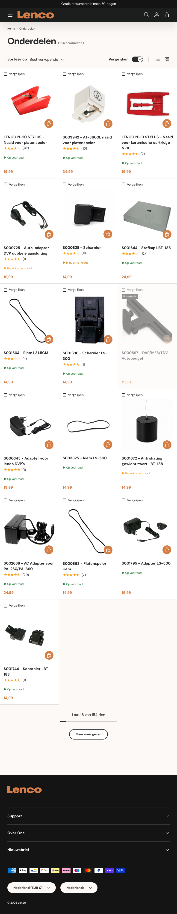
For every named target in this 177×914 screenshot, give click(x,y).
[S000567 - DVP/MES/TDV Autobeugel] (147, 320)
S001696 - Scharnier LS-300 (85, 356)
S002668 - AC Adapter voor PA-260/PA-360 (29, 566)
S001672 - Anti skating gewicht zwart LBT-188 (142, 461)
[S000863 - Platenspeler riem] (88, 530)
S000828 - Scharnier (82, 247)
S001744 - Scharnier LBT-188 (27, 671)
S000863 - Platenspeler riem (84, 566)
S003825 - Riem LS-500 (85, 458)
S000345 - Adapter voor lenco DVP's (26, 461)
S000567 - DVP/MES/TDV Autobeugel (145, 355)
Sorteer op (17, 59)
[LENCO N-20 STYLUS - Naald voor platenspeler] (29, 104)
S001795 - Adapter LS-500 (146, 563)
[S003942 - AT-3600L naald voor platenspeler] (88, 104)
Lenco (22, 903)
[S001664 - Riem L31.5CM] (29, 320)
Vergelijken (119, 59)
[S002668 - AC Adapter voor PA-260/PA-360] (29, 530)
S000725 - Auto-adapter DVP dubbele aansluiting (26, 250)
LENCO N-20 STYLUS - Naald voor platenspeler (25, 140)
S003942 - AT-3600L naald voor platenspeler (87, 140)
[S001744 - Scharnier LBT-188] (29, 635)
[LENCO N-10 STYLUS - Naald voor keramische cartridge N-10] (147, 104)
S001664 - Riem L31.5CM (26, 352)
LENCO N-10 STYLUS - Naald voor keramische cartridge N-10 (147, 142)
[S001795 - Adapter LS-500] (147, 530)
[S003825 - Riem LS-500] (88, 425)
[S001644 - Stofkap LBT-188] (147, 215)
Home (11, 28)
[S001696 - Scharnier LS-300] (88, 320)
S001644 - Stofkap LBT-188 (146, 247)
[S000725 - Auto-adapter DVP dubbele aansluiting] (29, 215)
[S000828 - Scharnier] (88, 214)
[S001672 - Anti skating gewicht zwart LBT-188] (147, 425)
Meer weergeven (88, 734)
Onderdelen (27, 28)
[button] (167, 15)
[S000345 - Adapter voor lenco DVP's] (29, 425)
